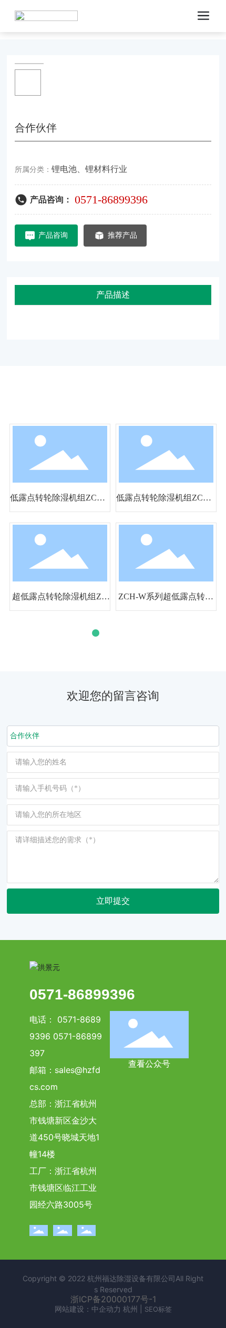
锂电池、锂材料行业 (89, 169)
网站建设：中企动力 (88, 1308)
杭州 (130, 1308)
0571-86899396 (111, 199)
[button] (84, 633)
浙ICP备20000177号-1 (113, 1299)
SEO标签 (158, 1309)
